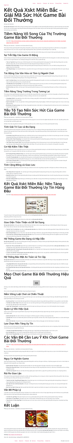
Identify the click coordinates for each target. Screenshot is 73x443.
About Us (39, 3)
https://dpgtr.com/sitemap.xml (15, 434)
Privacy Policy (58, 3)
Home (34, 3)
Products (45, 3)
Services (52, 3)
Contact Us (65, 3)
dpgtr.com (6, 5)
